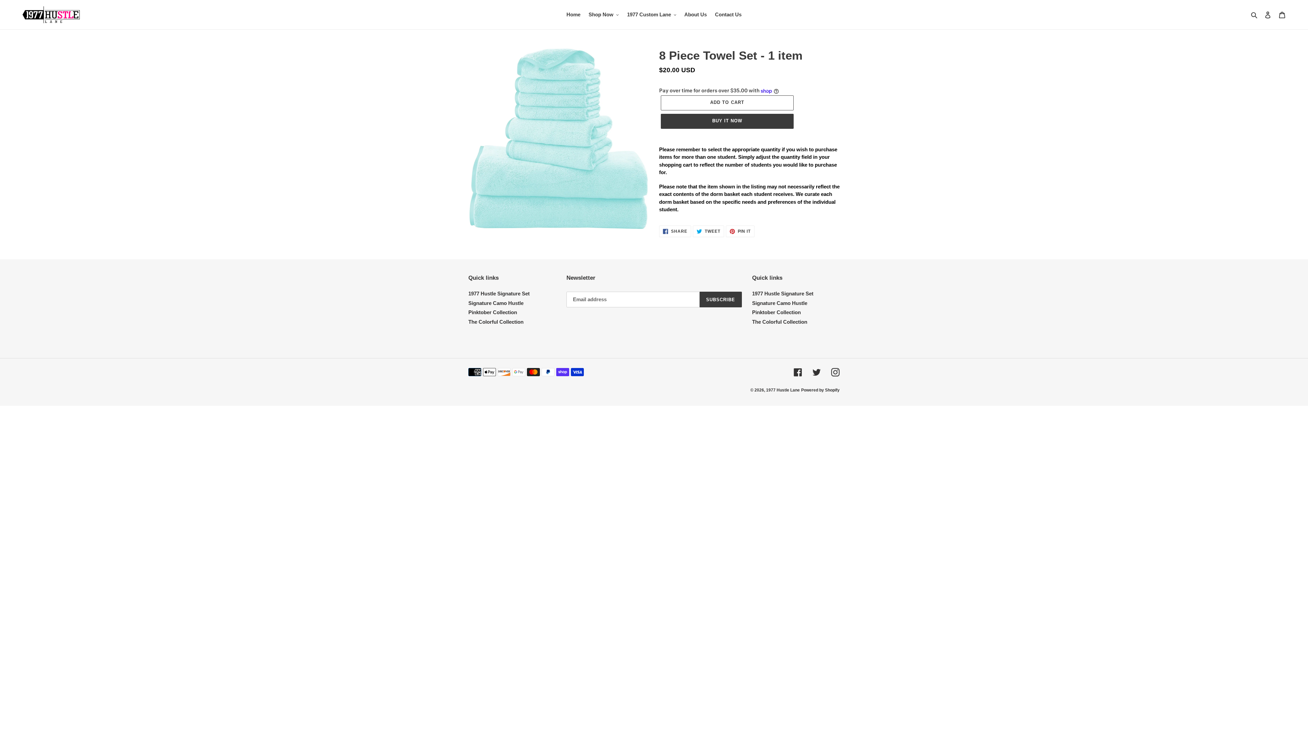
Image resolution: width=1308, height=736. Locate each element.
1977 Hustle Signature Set (499, 293)
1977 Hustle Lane (783, 390)
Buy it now (727, 120)
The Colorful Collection (496, 322)
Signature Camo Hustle (496, 303)
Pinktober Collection (492, 312)
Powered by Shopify (820, 390)
